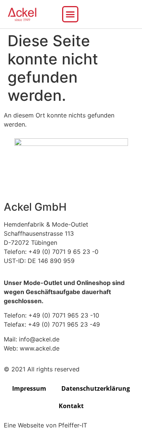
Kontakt (71, 406)
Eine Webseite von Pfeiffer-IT (45, 425)
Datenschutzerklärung (95, 388)
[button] (70, 14)
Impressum (29, 388)
